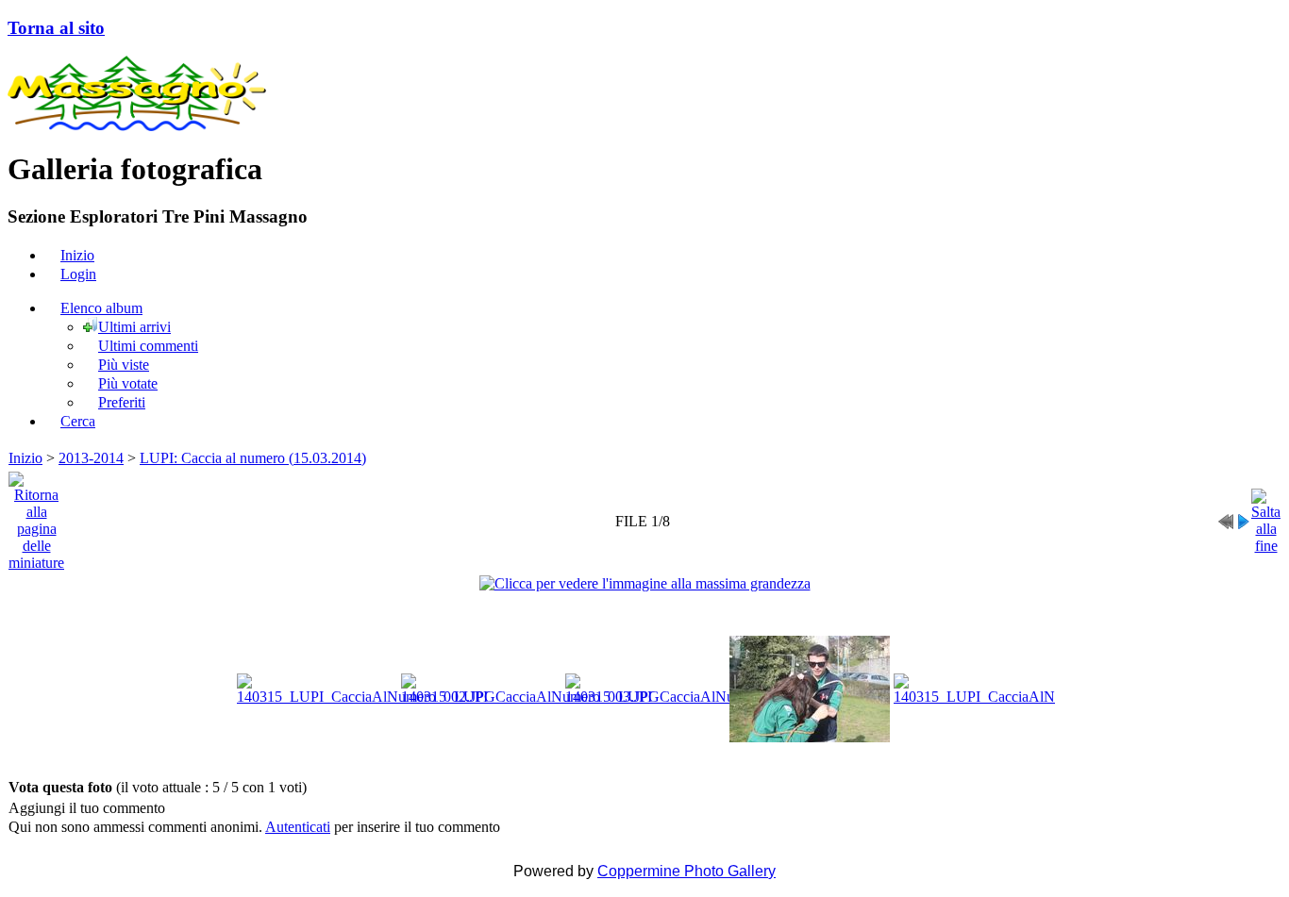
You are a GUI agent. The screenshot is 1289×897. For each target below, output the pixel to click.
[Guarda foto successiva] (1242, 516)
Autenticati (297, 827)
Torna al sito (56, 28)
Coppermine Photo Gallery (686, 871)
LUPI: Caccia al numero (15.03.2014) (253, 458)
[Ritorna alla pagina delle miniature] (36, 516)
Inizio (25, 458)
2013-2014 (91, 458)
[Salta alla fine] (1266, 516)
